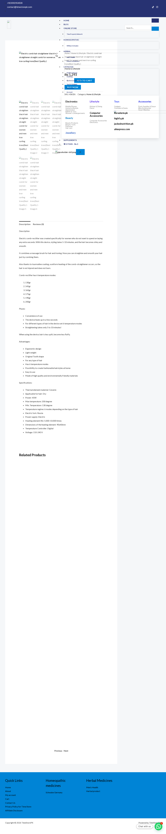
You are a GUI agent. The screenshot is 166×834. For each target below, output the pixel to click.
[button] (56, 56)
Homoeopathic (71, 40)
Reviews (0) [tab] (38, 224)
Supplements (70, 140)
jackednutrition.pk (123, 123)
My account (10, 795)
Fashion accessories (74, 80)
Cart (7, 799)
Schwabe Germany (54, 792)
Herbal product (93, 791)
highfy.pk (119, 118)
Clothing (69, 77)
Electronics (70, 88)
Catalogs (68, 67)
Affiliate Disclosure (13, 810)
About (8, 791)
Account (69, 92)
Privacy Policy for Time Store (18, 806)
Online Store (70, 28)
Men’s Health (92, 787)
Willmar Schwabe (72, 46)
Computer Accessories (96, 114)
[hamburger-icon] (155, 20)
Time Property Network (74, 34)
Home (66, 20)
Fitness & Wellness (73, 61)
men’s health (71, 57)
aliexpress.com (122, 129)
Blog (66, 24)
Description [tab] (24, 224)
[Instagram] (157, 7)
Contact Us (10, 803)
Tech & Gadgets (72, 84)
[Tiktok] (153, 7)
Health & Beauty (72, 73)
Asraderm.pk (121, 113)
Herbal (67, 51)
